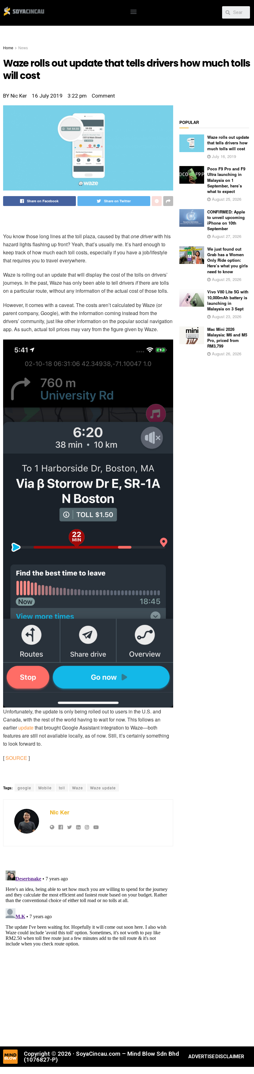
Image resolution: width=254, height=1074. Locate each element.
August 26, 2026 (226, 354)
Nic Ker (59, 812)
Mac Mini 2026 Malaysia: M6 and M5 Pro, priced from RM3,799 (227, 337)
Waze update (103, 787)
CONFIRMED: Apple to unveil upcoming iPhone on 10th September (226, 220)
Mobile (45, 787)
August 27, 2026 (226, 236)
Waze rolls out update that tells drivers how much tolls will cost (228, 142)
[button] (134, 11)
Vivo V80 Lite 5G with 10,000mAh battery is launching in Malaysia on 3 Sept (227, 300)
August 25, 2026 (226, 199)
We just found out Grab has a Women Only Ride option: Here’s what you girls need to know (227, 260)
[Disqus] (88, 945)
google (24, 787)
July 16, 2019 (223, 156)
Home (8, 47)
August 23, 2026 (226, 316)
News (23, 47)
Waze (77, 787)
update (25, 727)
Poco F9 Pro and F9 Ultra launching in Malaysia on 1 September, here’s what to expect (226, 180)
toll (62, 787)
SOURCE (16, 757)
